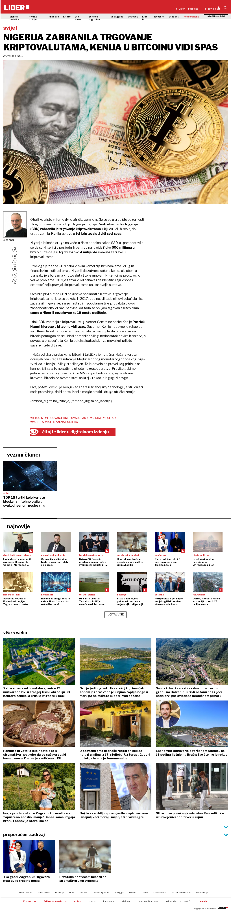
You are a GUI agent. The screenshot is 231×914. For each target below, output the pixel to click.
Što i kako (83, 892)
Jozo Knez (8, 239)
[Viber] (14, 281)
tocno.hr (203, 901)
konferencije (191, 16)
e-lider (78, 901)
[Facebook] (14, 249)
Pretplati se (29, 901)
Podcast (132, 892)
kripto (67, 16)
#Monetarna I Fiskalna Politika (54, 422)
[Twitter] (14, 256)
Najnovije (18, 526)
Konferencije (202, 892)
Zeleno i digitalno (101, 892)
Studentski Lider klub (181, 892)
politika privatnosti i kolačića (178, 901)
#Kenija (95, 418)
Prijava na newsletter (55, 901)
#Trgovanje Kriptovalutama (66, 418)
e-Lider (180, 8)
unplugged (117, 16)
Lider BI (145, 18)
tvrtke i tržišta (33, 18)
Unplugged (119, 892)
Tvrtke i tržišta (43, 892)
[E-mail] (14, 268)
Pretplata (192, 8)
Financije (59, 892)
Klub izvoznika (160, 892)
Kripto (71, 892)
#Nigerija (109, 418)
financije (54, 16)
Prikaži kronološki (216, 16)
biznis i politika (14, 18)
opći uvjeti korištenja (148, 901)
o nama (92, 901)
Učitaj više (116, 614)
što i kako (78, 18)
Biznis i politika (25, 892)
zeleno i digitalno (94, 18)
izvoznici (159, 16)
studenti (174, 16)
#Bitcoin (36, 418)
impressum (108, 901)
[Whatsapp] (14, 275)
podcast (133, 16)
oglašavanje (126, 901)
